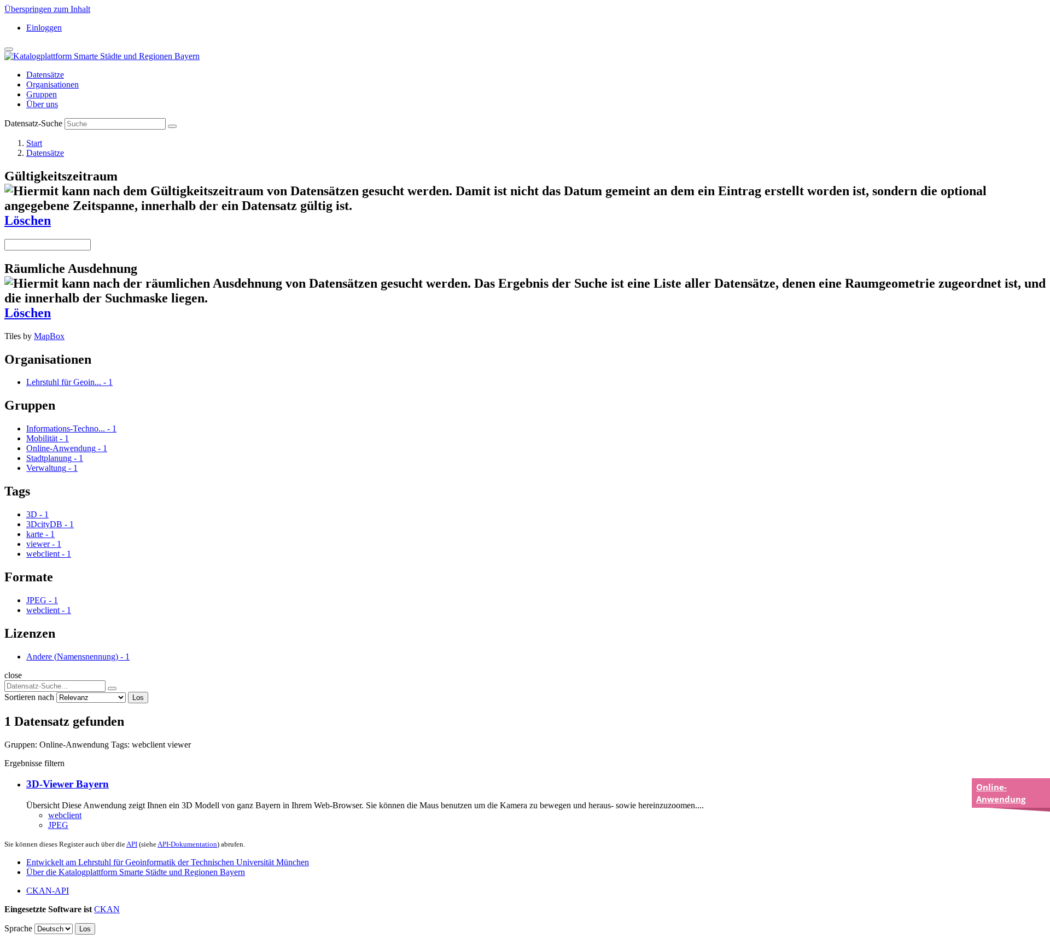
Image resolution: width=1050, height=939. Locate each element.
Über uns (42, 104)
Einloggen (44, 27)
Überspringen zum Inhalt (47, 9)
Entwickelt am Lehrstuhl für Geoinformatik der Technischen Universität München (167, 862)
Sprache (18, 928)
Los (138, 697)
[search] (112, 688)
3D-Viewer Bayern (67, 784)
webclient (64, 815)
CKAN (107, 909)
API (131, 844)
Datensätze (45, 74)
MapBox (49, 336)
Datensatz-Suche (33, 123)
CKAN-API (47, 890)
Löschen (27, 220)
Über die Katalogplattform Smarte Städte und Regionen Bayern (135, 872)
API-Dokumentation (187, 844)
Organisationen (52, 84)
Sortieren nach (29, 697)
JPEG (58, 825)
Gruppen (41, 94)
